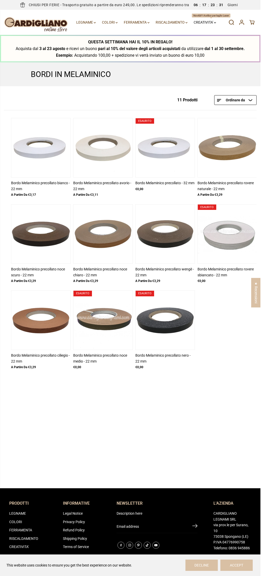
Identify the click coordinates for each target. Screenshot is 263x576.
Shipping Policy (75, 538)
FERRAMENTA (135, 22)
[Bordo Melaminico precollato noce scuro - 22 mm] (40, 233)
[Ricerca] (231, 22)
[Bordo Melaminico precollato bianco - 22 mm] (40, 147)
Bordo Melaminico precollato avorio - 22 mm (102, 186)
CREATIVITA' (205, 19)
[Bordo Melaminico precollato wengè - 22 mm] (165, 233)
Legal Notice (73, 513)
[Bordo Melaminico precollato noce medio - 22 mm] (103, 320)
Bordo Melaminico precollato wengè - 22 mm (164, 272)
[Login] (241, 22)
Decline (201, 565)
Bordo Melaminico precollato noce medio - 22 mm (100, 358)
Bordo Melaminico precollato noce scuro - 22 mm (38, 272)
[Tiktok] (147, 545)
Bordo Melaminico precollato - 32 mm (164, 183)
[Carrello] (252, 22)
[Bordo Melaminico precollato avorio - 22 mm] (103, 147)
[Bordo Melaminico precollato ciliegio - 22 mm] (40, 320)
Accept (236, 565)
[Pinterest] (138, 545)
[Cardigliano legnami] (36, 22)
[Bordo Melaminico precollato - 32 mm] (165, 147)
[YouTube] (156, 545)
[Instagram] (129, 545)
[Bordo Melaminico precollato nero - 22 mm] (165, 320)
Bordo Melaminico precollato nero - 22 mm (163, 358)
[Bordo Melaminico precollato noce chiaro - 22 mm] (103, 233)
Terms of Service (76, 547)
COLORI (109, 22)
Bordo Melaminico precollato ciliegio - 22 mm (40, 358)
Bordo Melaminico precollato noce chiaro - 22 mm (100, 272)
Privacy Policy (74, 522)
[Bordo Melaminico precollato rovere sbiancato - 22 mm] (227, 233)
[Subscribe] (195, 526)
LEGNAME (85, 22)
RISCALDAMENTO (170, 22)
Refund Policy (74, 530)
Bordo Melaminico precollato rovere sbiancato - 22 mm (226, 272)
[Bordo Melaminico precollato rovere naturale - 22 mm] (227, 147)
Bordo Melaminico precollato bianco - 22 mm (40, 186)
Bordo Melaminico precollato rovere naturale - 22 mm (226, 186)
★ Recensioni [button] (256, 292)
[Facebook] (121, 545)
